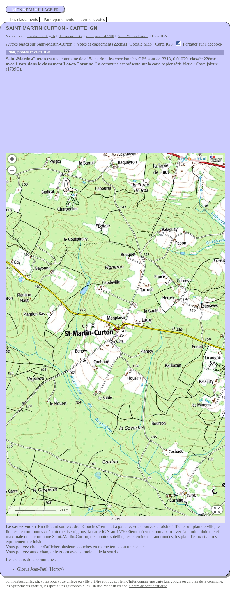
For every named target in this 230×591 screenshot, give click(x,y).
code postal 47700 (100, 36)
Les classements (24, 19)
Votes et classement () (102, 44)
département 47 (70, 36)
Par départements (58, 19)
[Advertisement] (115, 113)
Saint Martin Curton (133, 36)
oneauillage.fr (35, 9)
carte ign (162, 581)
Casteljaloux (207, 64)
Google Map (140, 44)
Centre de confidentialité (148, 586)
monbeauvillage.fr (41, 36)
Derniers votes (92, 19)
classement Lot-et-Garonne (67, 64)
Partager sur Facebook (202, 44)
